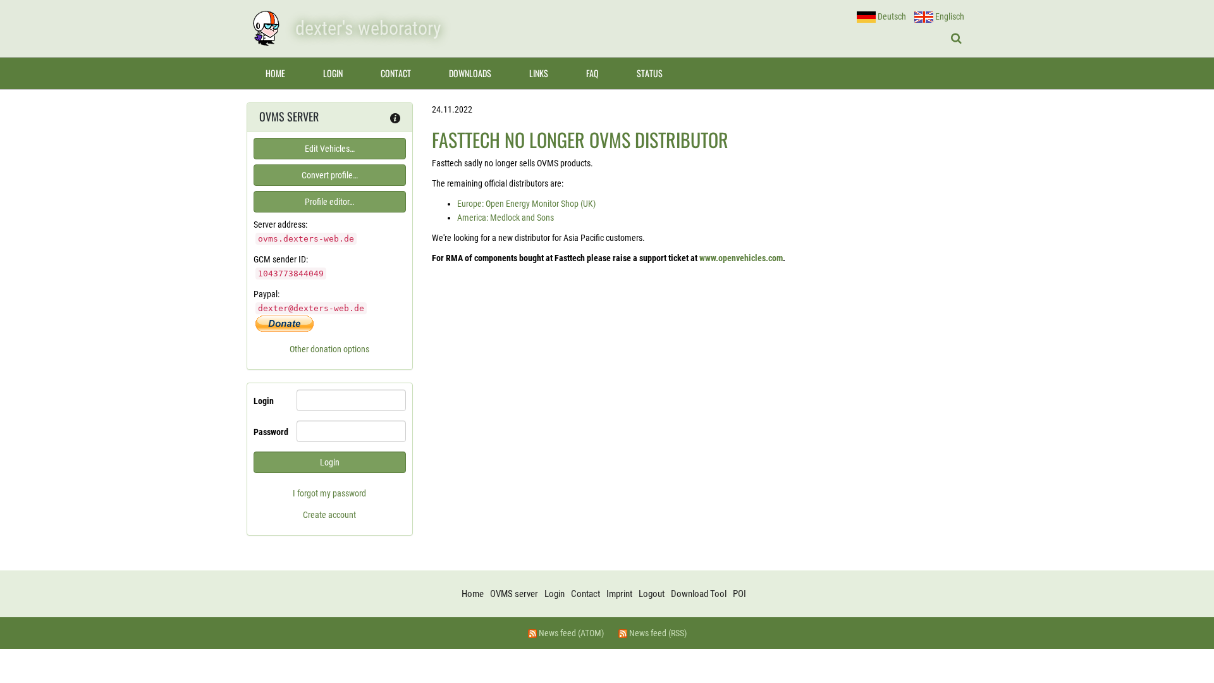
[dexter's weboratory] (266, 28)
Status (650, 73)
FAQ (592, 73)
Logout (652, 594)
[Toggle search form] (956, 38)
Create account (329, 515)
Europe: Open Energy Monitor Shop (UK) (526, 204)
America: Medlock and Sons (505, 217)
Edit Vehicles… (330, 149)
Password (270, 432)
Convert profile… (330, 175)
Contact (396, 73)
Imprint (619, 594)
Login (333, 73)
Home (275, 73)
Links (538, 73)
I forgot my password (329, 493)
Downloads (470, 73)
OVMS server (514, 594)
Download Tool (699, 594)
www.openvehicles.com (741, 258)
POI (739, 594)
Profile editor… (329, 202)
